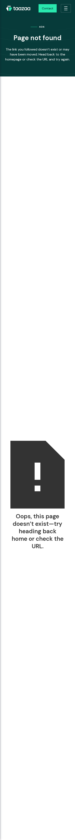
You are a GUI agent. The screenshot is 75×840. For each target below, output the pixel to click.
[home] (17, 8)
